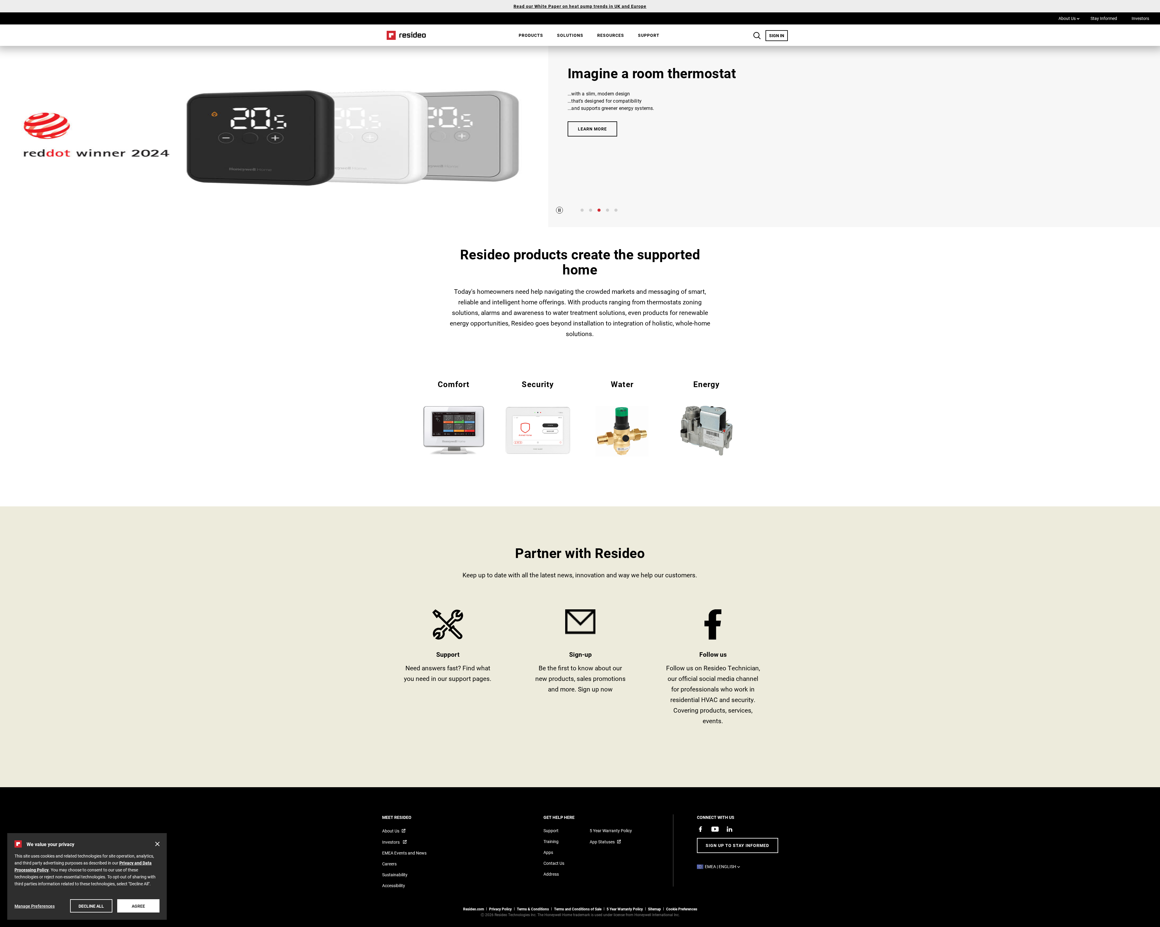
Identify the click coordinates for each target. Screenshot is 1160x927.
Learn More (592, 129)
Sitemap (654, 908)
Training (551, 841)
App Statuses (602, 842)
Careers (389, 864)
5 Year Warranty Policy (611, 830)
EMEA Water (622, 417)
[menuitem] (531, 35)
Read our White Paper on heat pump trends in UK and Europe (580, 6)
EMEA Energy (706, 417)
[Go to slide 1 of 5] (582, 210)
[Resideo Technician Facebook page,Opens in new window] (700, 829)
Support (648, 35)
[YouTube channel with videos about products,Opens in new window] (715, 829)
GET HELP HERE (567, 817)
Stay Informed (1104, 18)
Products (531, 35)
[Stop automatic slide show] (559, 210)
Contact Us (553, 863)
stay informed (580, 669)
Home (404, 35)
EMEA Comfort (453, 417)
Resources (610, 35)
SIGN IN (778, 35)
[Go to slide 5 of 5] (616, 210)
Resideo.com (473, 908)
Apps (548, 852)
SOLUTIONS (570, 35)
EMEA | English (724, 866)
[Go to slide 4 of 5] (607, 210)
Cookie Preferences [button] (681, 908)
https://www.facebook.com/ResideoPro (713, 669)
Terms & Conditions (533, 908)
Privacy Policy (500, 908)
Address (551, 874)
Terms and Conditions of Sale (577, 908)
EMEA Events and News (404, 853)
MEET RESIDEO (405, 817)
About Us (1069, 18)
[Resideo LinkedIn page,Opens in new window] (729, 829)
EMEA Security (537, 417)
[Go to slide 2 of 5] (590, 210)
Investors (1140, 18)
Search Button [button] (757, 35)
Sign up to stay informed (737, 845)
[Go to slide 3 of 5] (599, 210)
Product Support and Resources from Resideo (448, 669)
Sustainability (395, 874)
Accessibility (393, 885)
